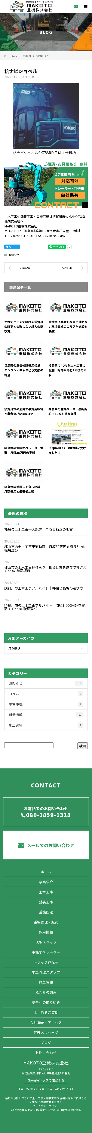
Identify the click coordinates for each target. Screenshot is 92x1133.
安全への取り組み (46, 1002)
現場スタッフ (46, 942)
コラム (45, 693)
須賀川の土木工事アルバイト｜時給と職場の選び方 (43, 588)
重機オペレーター (46, 952)
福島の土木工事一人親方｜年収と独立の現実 (38, 529)
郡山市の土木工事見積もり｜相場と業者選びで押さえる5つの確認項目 (45, 569)
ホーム (46, 871)
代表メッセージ (46, 1032)
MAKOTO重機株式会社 (45, 1063)
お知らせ (28, 77)
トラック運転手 (46, 962)
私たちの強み (46, 992)
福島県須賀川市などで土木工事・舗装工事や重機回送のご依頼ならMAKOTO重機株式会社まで (46, 1100)
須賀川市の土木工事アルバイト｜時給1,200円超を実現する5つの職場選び (44, 607)
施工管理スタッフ (46, 972)
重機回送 (46, 912)
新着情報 (45, 714)
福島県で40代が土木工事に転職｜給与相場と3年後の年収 (67, 370)
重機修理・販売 (46, 922)
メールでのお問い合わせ (50, 845)
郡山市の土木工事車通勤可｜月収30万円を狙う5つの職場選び (44, 548)
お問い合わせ (46, 1052)
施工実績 (45, 725)
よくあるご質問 (46, 1012)
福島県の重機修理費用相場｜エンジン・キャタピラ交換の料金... (23, 370)
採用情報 (46, 932)
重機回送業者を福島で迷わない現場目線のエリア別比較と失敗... (68, 327)
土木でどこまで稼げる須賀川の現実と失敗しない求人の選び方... (23, 327)
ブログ (46, 1042)
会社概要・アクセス (46, 1022)
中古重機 (45, 704)
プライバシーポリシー (46, 1106)
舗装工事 (46, 901)
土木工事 (46, 891)
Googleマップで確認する (46, 1080)
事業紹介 (46, 881)
